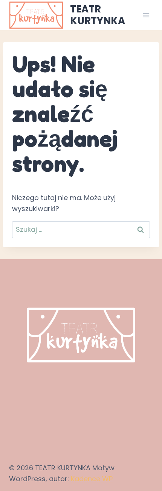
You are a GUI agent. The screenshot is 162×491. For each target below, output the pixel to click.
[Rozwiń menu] (146, 15)
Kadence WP (92, 478)
